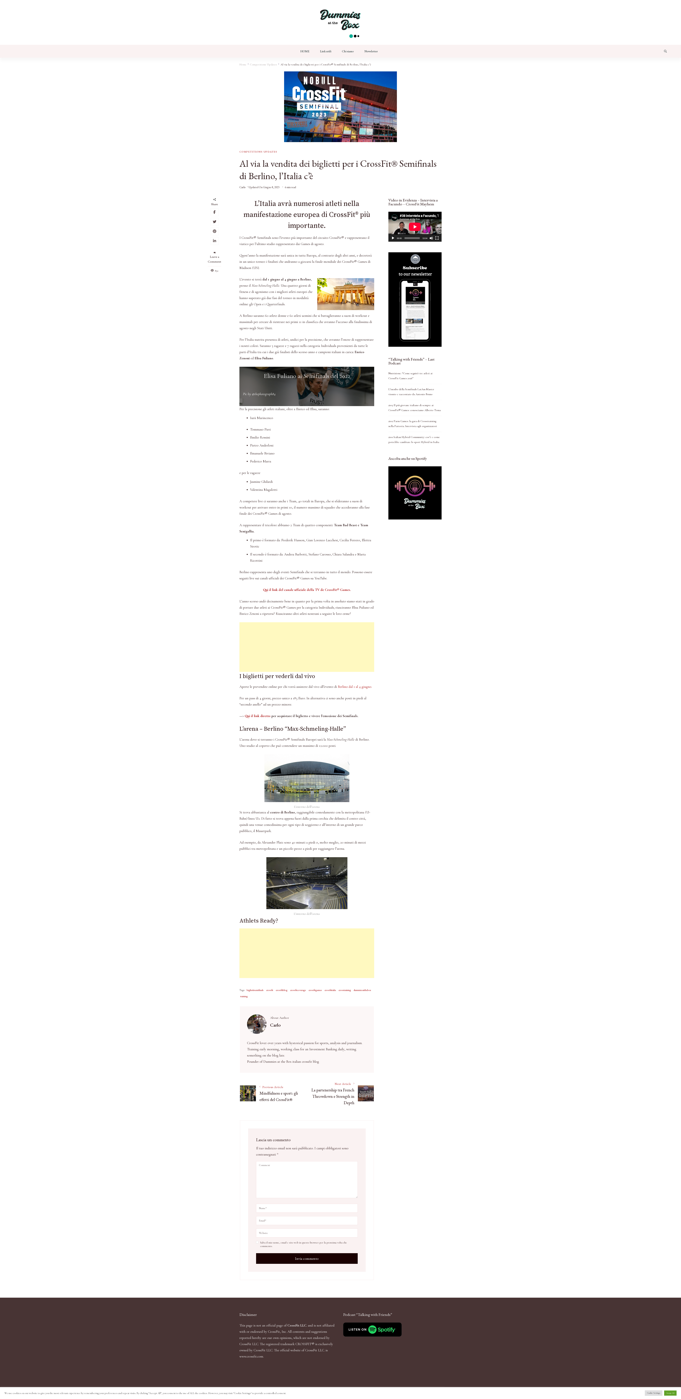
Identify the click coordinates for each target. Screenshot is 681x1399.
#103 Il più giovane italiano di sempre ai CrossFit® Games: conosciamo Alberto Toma (414, 407)
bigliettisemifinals (255, 990)
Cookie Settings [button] (653, 1393)
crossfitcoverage (298, 990)
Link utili (325, 51)
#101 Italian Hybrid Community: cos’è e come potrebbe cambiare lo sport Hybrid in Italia (414, 439)
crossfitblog (281, 990)
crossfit (269, 990)
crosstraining (345, 990)
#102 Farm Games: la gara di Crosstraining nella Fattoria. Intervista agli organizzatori (412, 423)
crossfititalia (330, 990)
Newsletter (371, 51)
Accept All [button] (670, 1393)
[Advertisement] (306, 647)
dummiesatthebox (362, 990)
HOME (304, 51)
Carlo (242, 187)
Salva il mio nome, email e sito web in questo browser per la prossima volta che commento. (303, 1244)
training (244, 996)
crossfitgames (315, 990)
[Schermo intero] (437, 238)
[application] (415, 227)
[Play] (393, 238)
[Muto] (431, 238)
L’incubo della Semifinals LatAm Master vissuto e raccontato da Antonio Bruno (411, 391)
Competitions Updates (258, 151)
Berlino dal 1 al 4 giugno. (355, 687)
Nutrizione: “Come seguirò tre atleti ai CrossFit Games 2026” (410, 376)
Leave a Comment (214, 259)
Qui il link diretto (257, 716)
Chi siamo (348, 51)
